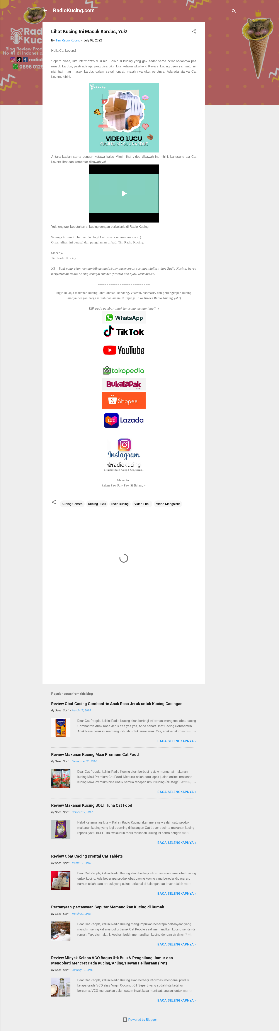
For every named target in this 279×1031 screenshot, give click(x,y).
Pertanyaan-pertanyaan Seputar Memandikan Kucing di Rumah (107, 907)
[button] (193, 32)
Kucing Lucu (97, 504)
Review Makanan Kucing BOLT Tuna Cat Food (91, 805)
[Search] (233, 12)
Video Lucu (142, 504)
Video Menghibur (168, 504)
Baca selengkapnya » (176, 741)
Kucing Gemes (72, 504)
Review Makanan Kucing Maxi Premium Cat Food (95, 754)
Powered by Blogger (142, 1020)
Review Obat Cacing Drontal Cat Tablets (87, 856)
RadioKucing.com (74, 10)
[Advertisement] (222, 87)
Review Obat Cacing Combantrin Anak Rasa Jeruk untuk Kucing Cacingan (116, 703)
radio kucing (120, 504)
